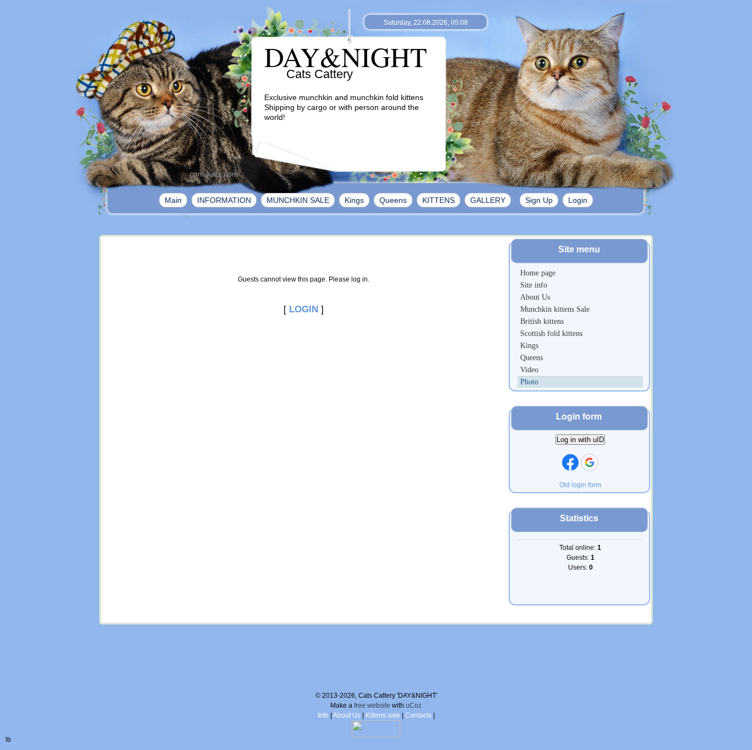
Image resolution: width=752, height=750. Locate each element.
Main (173, 200)
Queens (393, 200)
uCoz (414, 705)
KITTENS (438, 200)
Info (323, 715)
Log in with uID (580, 439)
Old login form (580, 485)
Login (577, 200)
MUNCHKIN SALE (297, 200)
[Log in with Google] (589, 462)
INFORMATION (224, 200)
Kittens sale (383, 715)
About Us (347, 715)
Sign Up (539, 200)
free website (372, 705)
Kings (354, 200)
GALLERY (487, 200)
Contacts (418, 715)
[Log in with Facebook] (570, 462)
